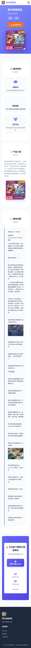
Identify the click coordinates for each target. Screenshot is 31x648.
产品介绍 (4, 630)
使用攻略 (4, 634)
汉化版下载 (5, 637)
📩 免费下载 (16, 25)
